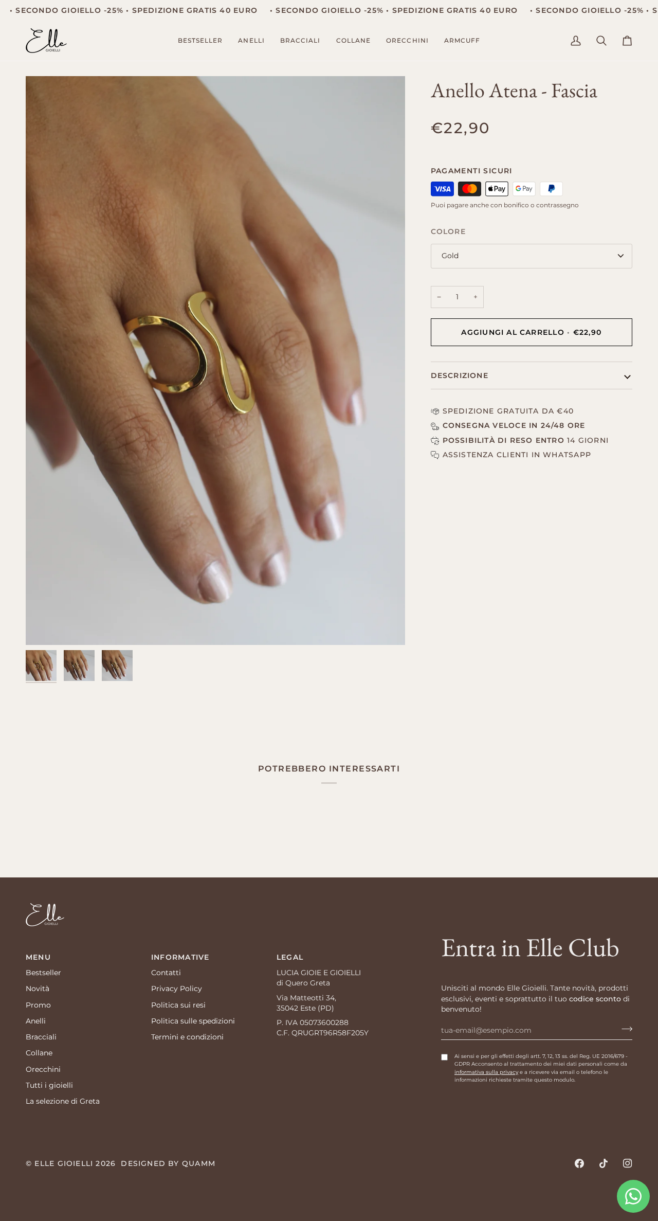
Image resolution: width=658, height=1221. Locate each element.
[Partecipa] (623, 1028)
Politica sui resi (178, 1005)
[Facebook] (579, 1163)
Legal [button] (290, 957)
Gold (450, 256)
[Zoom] (215, 360)
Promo (38, 1005)
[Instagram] (627, 1163)
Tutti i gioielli (49, 1085)
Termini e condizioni (187, 1037)
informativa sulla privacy (486, 1072)
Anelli (36, 1021)
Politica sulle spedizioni (193, 1021)
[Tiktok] (603, 1163)
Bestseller (43, 972)
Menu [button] (38, 957)
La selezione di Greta (63, 1101)
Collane (39, 1053)
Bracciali (41, 1037)
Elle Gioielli (63, 1163)
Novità (37, 988)
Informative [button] (180, 957)
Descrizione (459, 375)
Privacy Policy (176, 988)
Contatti (166, 972)
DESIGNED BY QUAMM (168, 1163)
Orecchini (43, 1069)
